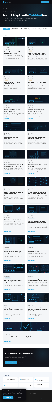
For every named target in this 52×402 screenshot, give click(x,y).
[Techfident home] (8, 2)
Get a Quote (45, 2)
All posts (6, 28)
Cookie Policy (6, 394)
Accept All (8, 397)
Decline (19, 397)
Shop (38, 2)
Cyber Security (36, 28)
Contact (34, 393)
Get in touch (10, 362)
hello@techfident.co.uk (44, 398)
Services (33, 2)
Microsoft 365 (25, 28)
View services (22, 362)
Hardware (15, 28)
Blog (28, 2)
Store (30, 393)
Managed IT (46, 28)
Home (4, 8)
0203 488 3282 (35, 398)
